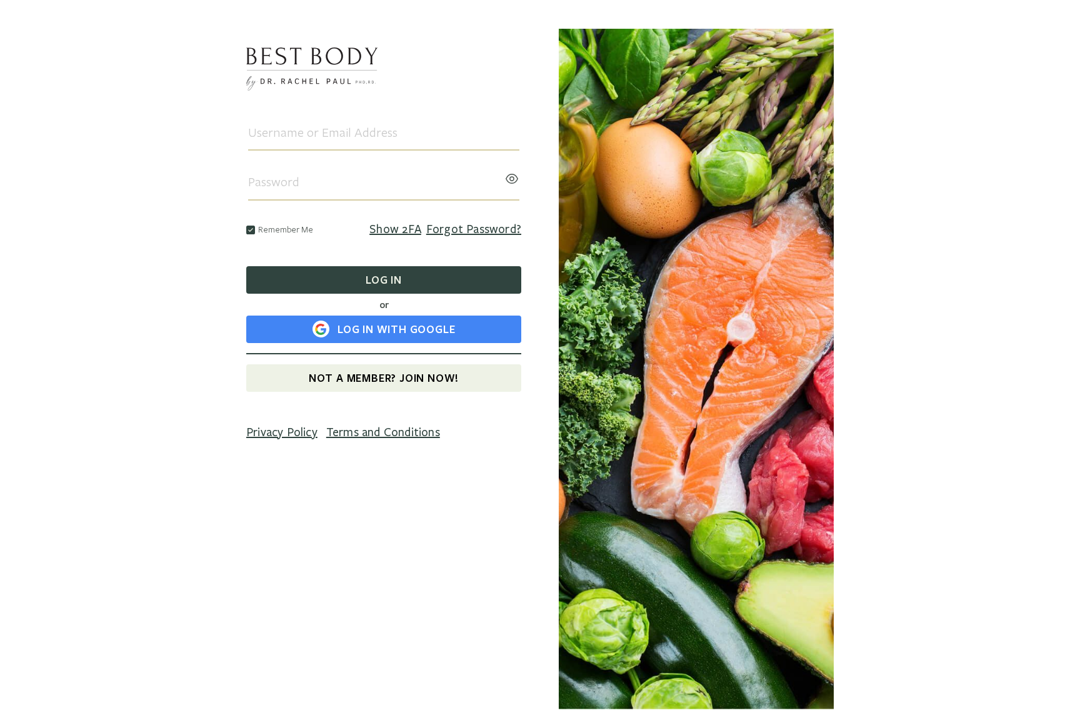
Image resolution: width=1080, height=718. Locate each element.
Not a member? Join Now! (384, 378)
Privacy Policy (282, 432)
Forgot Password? (473, 229)
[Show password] (511, 175)
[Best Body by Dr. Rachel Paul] (383, 70)
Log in (384, 279)
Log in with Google (396, 329)
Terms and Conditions (383, 432)
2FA (395, 229)
